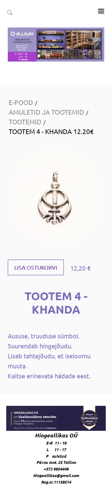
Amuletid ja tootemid (46, 112)
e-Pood (21, 102)
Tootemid (25, 121)
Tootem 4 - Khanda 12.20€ (51, 131)
